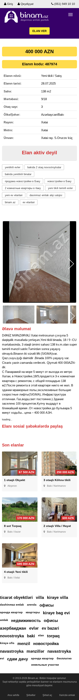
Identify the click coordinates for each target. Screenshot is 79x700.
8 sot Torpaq (12, 526)
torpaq (53, 636)
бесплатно (64, 658)
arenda (31, 604)
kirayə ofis (7, 643)
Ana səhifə (13, 695)
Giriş (9, 3)
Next (71, 264)
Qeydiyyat (26, 3)
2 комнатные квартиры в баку (23, 188)
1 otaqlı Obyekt (14, 480)
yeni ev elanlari (13, 195)
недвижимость (26, 620)
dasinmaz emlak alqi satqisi (46, 195)
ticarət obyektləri (16, 597)
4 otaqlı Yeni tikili (16, 571)
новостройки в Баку (59, 181)
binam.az (10, 202)
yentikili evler (12, 167)
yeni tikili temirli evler (60, 188)
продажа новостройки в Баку (22, 181)
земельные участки (45, 664)
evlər (34, 628)
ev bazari (50, 628)
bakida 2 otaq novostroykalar (44, 167)
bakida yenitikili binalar (18, 174)
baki (31, 636)
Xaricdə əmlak (67, 695)
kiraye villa (57, 597)
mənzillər (35, 651)
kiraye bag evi (56, 613)
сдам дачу (17, 659)
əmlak (4, 620)
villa (40, 597)
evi (2, 658)
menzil (23, 643)
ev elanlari (29, 202)
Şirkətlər (30, 695)
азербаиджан (13, 628)
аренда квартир (11, 612)
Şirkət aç (47, 695)
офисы (47, 605)
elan (41, 635)
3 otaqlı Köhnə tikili (57, 480)
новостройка (46, 643)
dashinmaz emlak (12, 604)
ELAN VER (39, 31)
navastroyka (11, 651)
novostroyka (12, 636)
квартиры (33, 612)
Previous (8, 264)
